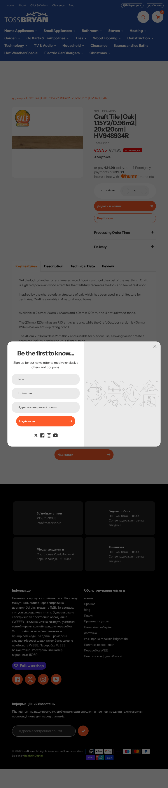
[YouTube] (55, 435)
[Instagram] (49, 435)
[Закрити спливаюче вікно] (155, 346)
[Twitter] (36, 435)
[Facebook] (42, 435)
